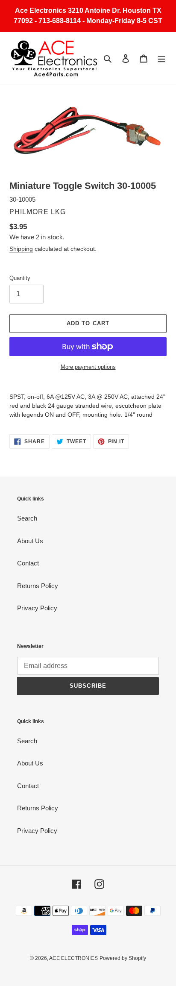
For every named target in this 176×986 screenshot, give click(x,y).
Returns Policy (37, 585)
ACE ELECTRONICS (73, 958)
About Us (30, 541)
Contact (28, 563)
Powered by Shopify (123, 958)
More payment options (88, 367)
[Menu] (161, 58)
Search (27, 518)
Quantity (19, 278)
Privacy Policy (37, 608)
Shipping (21, 248)
